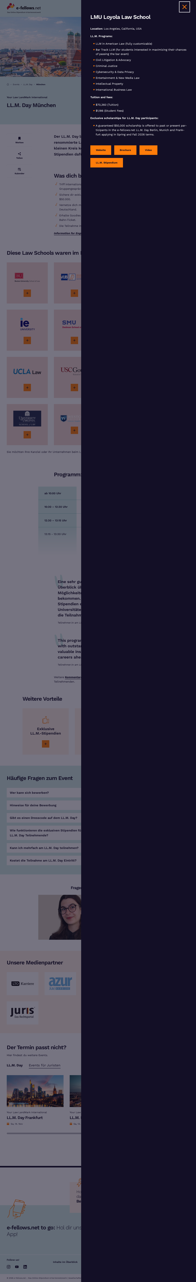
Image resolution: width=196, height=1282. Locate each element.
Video (148, 150)
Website (101, 150)
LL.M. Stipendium (106, 162)
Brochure (125, 150)
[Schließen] (184, 7)
